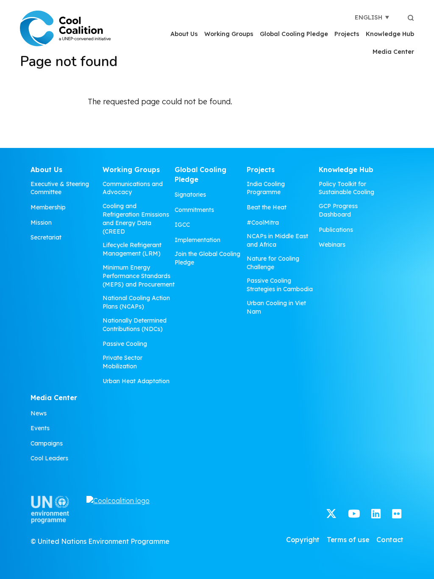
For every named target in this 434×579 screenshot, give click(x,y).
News (39, 413)
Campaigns (47, 443)
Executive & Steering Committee (60, 188)
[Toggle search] (410, 17)
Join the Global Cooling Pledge (207, 258)
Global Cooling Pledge (294, 34)
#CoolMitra (263, 222)
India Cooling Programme (266, 188)
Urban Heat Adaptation (136, 381)
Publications (336, 230)
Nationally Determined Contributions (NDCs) (135, 325)
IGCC (182, 224)
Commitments (194, 210)
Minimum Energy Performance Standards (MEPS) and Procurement (139, 276)
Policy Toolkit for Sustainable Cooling (346, 188)
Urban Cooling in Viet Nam (276, 307)
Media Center (393, 52)
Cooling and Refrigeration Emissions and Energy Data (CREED (136, 218)
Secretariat (46, 237)
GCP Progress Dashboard (338, 210)
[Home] (65, 28)
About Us (184, 34)
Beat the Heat (267, 207)
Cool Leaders (49, 458)
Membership (48, 207)
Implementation (197, 240)
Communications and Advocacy (133, 188)
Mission (41, 222)
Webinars (332, 244)
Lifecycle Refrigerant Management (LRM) (132, 249)
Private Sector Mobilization (122, 362)
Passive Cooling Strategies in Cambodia (280, 285)
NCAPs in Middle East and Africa (277, 240)
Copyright (303, 539)
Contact (389, 539)
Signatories (190, 194)
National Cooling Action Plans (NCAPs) (136, 302)
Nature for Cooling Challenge (273, 263)
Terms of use (348, 539)
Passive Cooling (125, 344)
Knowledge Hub (390, 34)
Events (40, 428)
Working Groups (228, 34)
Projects (346, 34)
